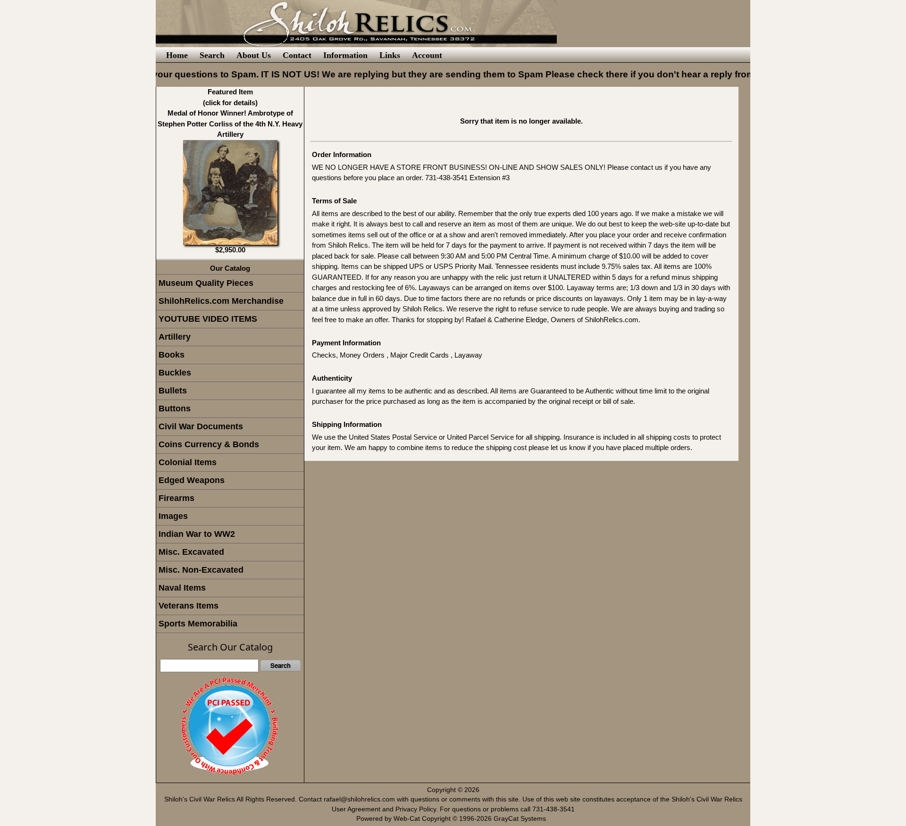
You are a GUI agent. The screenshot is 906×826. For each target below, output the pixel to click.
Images (173, 516)
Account (427, 55)
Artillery (175, 337)
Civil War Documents (201, 426)
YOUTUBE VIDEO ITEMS (208, 319)
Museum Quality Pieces (206, 283)
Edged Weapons (192, 480)
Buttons (175, 408)
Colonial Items (188, 462)
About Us (253, 55)
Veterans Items (188, 605)
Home (177, 55)
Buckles (175, 372)
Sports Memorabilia (198, 623)
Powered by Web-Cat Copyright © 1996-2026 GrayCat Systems (453, 818)
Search (212, 55)
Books (172, 354)
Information (345, 55)
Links (389, 55)
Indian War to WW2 (197, 534)
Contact (297, 55)
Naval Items (182, 587)
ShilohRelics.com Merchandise (221, 301)
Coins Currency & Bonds (209, 444)
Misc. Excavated (191, 552)
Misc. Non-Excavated (201, 570)
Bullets (173, 390)
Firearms (176, 498)
